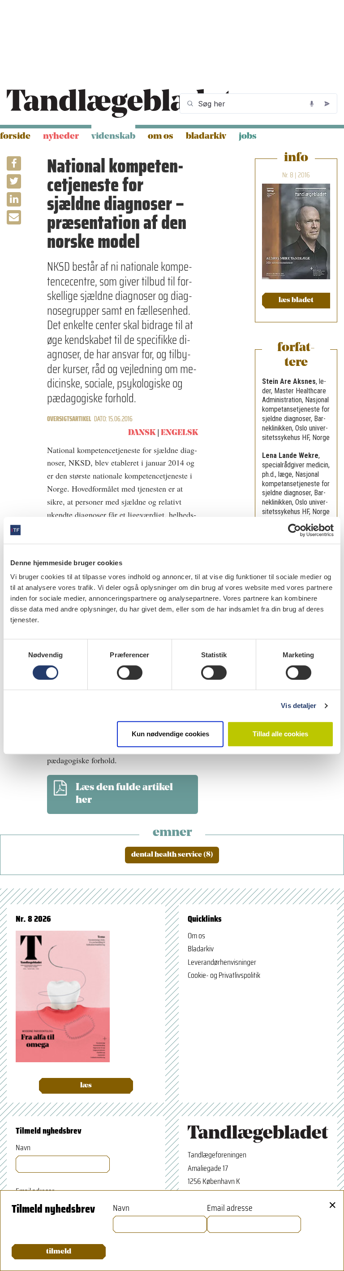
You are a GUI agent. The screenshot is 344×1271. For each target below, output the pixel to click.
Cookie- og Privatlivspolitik (224, 975)
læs (86, 1085)
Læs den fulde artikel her (124, 794)
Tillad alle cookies (280, 734)
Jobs (248, 136)
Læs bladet (296, 300)
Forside (15, 136)
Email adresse (230, 1208)
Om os (160, 136)
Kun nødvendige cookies (170, 734)
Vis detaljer (298, 705)
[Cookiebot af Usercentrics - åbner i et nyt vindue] (294, 530)
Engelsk (179, 433)
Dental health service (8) (172, 854)
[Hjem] (119, 103)
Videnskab (113, 136)
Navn (23, 1148)
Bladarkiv (206, 136)
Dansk (141, 433)
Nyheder (61, 136)
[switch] (129, 672)
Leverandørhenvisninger (222, 962)
